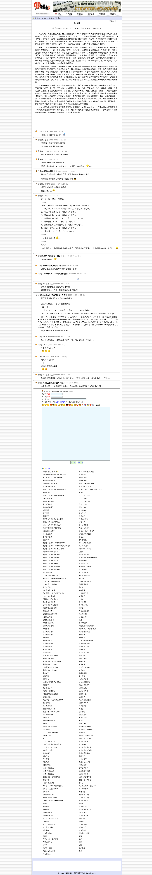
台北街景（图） (84, 652)
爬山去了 (82, 587)
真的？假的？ (47, 688)
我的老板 (82, 848)
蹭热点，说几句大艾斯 (50, 560)
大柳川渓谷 (83, 723)
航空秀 (45, 845)
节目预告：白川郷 (85, 566)
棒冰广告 (46, 756)
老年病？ (82, 635)
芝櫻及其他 (83, 480)
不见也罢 (46, 513)
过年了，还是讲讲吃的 (50, 789)
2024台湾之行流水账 (50, 584)
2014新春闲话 (47, 833)
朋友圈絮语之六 (48, 626)
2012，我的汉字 (84, 501)
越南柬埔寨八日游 (49, 709)
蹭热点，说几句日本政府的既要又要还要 (57, 546)
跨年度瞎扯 (46, 729)
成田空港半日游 (84, 575)
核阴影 (81, 552)
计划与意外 (83, 824)
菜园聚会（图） (84, 795)
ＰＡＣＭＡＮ (83, 741)
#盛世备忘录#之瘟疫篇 (50, 694)
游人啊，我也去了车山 (50, 818)
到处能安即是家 (84, 771)
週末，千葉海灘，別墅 (86, 472)
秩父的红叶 (83, 560)
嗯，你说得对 (47, 504)
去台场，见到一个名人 (86, 531)
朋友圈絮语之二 (48, 646)
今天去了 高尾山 (84, 546)
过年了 (81, 783)
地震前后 (82, 596)
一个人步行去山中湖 (50, 747)
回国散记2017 (47, 735)
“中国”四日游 (83, 593)
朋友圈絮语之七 (48, 620)
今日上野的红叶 (84, 611)
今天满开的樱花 (84, 632)
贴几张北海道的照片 (86, 750)
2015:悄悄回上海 (48, 771)
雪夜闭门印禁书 (48, 611)
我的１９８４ (83, 703)
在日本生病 (83, 806)
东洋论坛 (80, 14)
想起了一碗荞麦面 (49, 691)
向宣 (62, 383)
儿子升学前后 (83, 789)
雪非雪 (47, 184)
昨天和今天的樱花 (85, 726)
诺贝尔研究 (83, 614)
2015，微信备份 (48, 774)
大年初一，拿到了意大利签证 (53, 786)
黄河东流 (46, 676)
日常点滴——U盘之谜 (50, 667)
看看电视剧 (83, 673)
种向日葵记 (83, 812)
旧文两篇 (82, 676)
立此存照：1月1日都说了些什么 (53, 593)
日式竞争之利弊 (48, 715)
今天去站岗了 (83, 569)
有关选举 (82, 655)
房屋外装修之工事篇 (50, 664)
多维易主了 (83, 649)
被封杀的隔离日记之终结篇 (52, 682)
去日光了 (82, 516)
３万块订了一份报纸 (86, 729)
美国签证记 (46, 765)
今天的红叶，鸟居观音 (50, 839)
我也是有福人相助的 (50, 472)
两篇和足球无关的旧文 (86, 626)
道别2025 (46, 540)
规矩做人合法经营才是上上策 (53, 519)
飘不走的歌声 (83, 768)
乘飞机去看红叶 (84, 643)
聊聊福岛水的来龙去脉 (50, 599)
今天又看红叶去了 (85, 700)
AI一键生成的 (47, 534)
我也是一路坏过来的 (50, 483)
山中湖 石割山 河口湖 (50, 798)
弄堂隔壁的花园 (84, 753)
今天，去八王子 (84, 528)
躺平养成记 (46, 492)
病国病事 (46, 718)
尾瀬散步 (46, 806)
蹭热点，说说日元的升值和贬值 (53, 495)
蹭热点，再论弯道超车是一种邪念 (54, 489)
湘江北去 (46, 679)
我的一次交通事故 (85, 777)
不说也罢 (46, 510)
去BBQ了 (82, 578)
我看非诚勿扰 (83, 584)
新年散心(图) (83, 605)
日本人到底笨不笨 (49, 486)
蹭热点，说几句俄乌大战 (51, 555)
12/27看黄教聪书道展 (86, 640)
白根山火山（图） (85, 762)
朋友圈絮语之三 (48, 643)
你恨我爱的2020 (48, 658)
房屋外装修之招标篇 (50, 670)
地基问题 (82, 664)
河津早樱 (46, 830)
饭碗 (80, 845)
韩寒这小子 (83, 718)
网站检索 (102, 14)
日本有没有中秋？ (85, 581)
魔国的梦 (46, 638)
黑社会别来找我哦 (85, 534)
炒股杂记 (82, 712)
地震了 (81, 721)
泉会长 (81, 537)
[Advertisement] (77, 122)
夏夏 (46, 140)
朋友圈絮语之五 (48, 632)
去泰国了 (82, 492)
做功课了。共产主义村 (50, 750)
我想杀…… (83, 821)
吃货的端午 (46, 753)
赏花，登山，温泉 (85, 486)
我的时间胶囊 (47, 498)
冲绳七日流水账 (48, 623)
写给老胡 (46, 629)
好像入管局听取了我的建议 (52, 528)
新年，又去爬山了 (85, 543)
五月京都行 (83, 830)
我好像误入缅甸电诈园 (51, 552)
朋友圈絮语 (46, 652)
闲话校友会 (83, 706)
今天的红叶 (83, 510)
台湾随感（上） (84, 646)
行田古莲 (46, 821)
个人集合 (69, 14)
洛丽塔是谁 (83, 715)
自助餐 (81, 803)
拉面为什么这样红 (49, 721)
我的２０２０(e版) (85, 738)
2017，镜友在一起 (49, 741)
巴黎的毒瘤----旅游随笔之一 (52, 777)
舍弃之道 (46, 759)
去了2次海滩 (83, 623)
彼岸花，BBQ (47, 848)
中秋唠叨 (82, 756)
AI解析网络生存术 (49, 531)
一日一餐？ (83, 475)
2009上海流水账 (84, 682)
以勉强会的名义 (48, 815)
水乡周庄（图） (84, 798)
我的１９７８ (83, 691)
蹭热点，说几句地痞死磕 (51, 566)
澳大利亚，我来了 (49, 827)
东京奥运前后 (47, 649)
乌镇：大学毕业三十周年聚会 (53, 801)
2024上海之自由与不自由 (51, 581)
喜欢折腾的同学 (84, 685)
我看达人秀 (83, 617)
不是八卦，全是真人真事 (51, 712)
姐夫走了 (82, 697)
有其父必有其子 (48, 507)
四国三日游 (83, 478)
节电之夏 (82, 590)
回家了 (45, 836)
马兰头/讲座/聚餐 (49, 783)
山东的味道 (46, 703)
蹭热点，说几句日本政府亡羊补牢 (54, 543)
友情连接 (112, 14)
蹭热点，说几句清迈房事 (51, 569)
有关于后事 (46, 587)
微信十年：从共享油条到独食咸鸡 (54, 578)
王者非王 (49, 284)
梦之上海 (82, 792)
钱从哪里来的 (47, 706)
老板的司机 (83, 540)
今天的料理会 (47, 842)
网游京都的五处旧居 (50, 608)
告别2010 (82, 608)
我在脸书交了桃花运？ (50, 605)
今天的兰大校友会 (85, 747)
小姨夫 (81, 599)
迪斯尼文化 (83, 688)
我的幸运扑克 (47, 617)
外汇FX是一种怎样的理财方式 (53, 700)
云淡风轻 (46, 762)
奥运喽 (81, 709)
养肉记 (45, 723)
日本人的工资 (83, 563)
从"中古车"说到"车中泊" (51, 655)
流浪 (80, 836)
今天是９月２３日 (85, 809)
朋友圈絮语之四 (48, 635)
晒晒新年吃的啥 (48, 795)
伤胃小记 (82, 522)
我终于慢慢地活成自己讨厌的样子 (54, 475)
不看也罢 (46, 516)
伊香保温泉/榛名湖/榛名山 (88, 558)
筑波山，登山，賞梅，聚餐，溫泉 (90, 489)
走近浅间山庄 (83, 815)
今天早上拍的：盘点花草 (87, 786)
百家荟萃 (91, 14)
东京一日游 (83, 504)
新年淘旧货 (83, 602)
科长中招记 (46, 854)
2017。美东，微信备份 (50, 732)
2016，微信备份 (48, 768)
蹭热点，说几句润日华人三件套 (53, 549)
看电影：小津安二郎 (86, 735)
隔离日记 (46, 685)
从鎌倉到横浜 (47, 812)
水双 (60, 266)
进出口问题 (83, 694)
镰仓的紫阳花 (83, 525)
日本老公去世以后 (49, 602)
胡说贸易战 (46, 697)
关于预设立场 (83, 572)
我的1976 (82, 818)
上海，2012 (83, 507)
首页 (36, 18)
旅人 (46, 131)
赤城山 (45, 803)
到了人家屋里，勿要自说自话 (53, 478)
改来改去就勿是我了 (50, 480)
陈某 (50, 18)
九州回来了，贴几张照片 (87, 629)
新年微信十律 (47, 572)
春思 (80, 839)
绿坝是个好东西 (84, 667)
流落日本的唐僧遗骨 (50, 726)
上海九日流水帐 (84, 833)
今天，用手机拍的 (49, 824)
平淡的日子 (83, 827)
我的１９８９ (83, 774)
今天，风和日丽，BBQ (86, 483)
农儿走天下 (83, 759)
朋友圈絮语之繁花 (49, 590)
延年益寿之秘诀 (48, 501)
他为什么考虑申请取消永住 (52, 525)
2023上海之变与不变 (50, 596)
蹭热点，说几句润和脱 (50, 563)
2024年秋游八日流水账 (50, 575)
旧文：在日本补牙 (85, 780)
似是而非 (82, 670)
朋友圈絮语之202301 (50, 614)
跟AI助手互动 (47, 537)
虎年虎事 (82, 638)
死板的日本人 (83, 801)
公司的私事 (83, 765)
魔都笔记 (46, 673)
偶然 (80, 851)
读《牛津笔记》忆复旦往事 (52, 661)
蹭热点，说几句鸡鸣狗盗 (51, 558)
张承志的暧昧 (83, 679)
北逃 (80, 620)
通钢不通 (82, 661)
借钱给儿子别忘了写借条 (51, 522)
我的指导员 (83, 658)
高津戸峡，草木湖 (85, 549)
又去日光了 (83, 513)
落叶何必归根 (47, 640)
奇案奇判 (82, 732)
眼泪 (80, 842)
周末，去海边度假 (49, 851)
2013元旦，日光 (84, 495)
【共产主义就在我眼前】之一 (53, 744)
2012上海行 (83, 498)
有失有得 (46, 809)
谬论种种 (46, 780)
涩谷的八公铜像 (84, 555)
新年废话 (46, 792)
